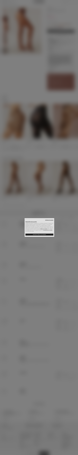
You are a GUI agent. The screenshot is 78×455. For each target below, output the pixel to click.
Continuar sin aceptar (49, 220)
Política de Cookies (43, 228)
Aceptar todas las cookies (39, 234)
